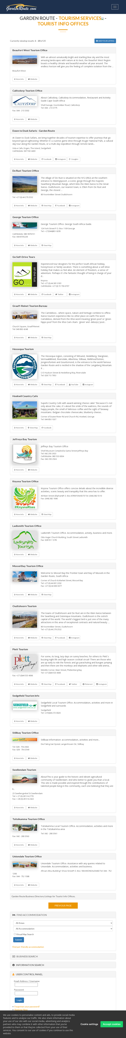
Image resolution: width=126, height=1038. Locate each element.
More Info (19, 79)
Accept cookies (111, 1024)
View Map (47, 205)
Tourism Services (80, 18)
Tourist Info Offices (63, 23)
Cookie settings (89, 1024)
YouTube (74, 384)
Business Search (26, 956)
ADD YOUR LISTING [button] (106, 41)
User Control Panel (28, 974)
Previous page (63, 905)
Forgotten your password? (27, 1006)
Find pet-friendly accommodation (28, 947)
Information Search (29, 964)
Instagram (61, 159)
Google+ (74, 159)
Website (33, 79)
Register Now (21, 1009)
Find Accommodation (31, 914)
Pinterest (88, 684)
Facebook (47, 159)
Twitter (60, 294)
